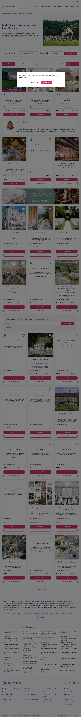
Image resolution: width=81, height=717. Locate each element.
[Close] (63, 73)
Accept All (46, 82)
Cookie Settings (34, 82)
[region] (41, 79)
